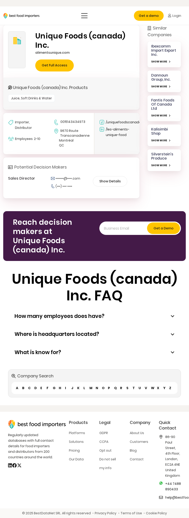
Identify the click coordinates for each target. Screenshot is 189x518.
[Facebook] (14, 465)
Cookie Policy (156, 513)
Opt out (105, 450)
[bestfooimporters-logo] (21, 16)
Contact (137, 459)
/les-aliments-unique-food (117, 132)
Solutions (76, 441)
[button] (84, 15)
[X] (19, 465)
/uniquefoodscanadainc (123, 122)
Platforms (77, 433)
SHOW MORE (159, 61)
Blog (133, 450)
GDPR (103, 433)
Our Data (76, 459)
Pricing (74, 450)
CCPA (103, 441)
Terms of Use (131, 513)
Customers (139, 441)
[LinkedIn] (10, 465)
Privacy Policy (105, 513)
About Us (137, 433)
